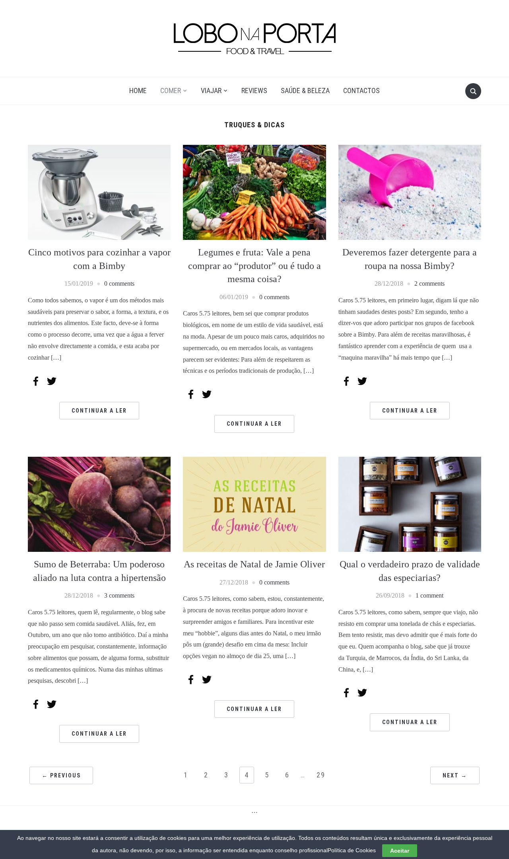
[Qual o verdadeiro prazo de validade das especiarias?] (409, 503)
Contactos (361, 90)
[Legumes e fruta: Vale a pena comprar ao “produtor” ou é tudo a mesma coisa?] (254, 191)
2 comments (429, 283)
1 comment (429, 595)
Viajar (211, 90)
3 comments (119, 595)
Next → (455, 775)
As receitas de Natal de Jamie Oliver (254, 564)
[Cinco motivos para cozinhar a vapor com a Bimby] (99, 191)
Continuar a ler (99, 410)
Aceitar (399, 850)
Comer (170, 90)
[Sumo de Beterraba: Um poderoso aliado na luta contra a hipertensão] (99, 503)
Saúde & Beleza (305, 90)
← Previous (61, 775)
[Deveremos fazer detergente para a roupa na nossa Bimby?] (409, 191)
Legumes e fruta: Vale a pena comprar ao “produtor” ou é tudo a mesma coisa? (254, 265)
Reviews (254, 90)
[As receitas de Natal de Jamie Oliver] (254, 503)
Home (138, 90)
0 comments (119, 283)
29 (321, 775)
